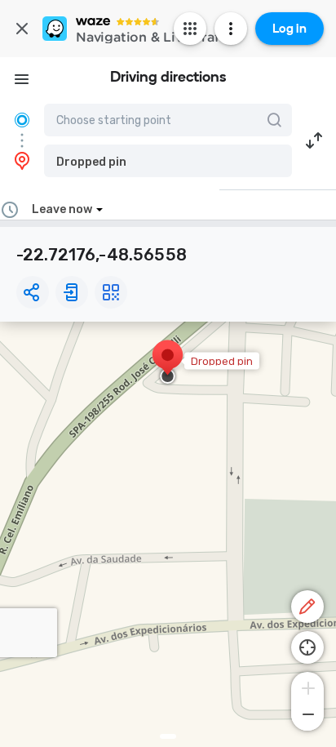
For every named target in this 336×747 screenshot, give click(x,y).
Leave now (62, 209)
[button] (168, 161)
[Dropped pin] (167, 363)
